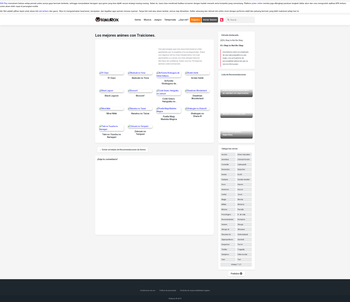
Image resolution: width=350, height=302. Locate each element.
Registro (195, 19)
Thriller (224, 249)
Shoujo (240, 224)
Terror (240, 244)
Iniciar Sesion (210, 19)
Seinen (224, 224)
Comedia (225, 164)
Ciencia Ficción (244, 159)
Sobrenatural (243, 234)
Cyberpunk (242, 164)
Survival (241, 240)
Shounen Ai (226, 234)
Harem (240, 184)
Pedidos (235, 273)
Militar (223, 204)
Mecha (240, 199)
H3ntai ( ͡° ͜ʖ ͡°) (236, 265)
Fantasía (224, 180)
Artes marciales (244, 155)
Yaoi (223, 259)
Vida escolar (242, 254)
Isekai (223, 194)
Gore (223, 184)
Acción (224, 155)
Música (224, 209)
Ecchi (240, 174)
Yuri (239, 259)
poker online (257, 3)
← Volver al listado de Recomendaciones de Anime (123, 150)
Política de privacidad (168, 290)
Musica (147, 19)
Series (138, 19)
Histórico (225, 189)
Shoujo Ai (225, 229)
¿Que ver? (184, 19)
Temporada (170, 19)
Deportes (241, 169)
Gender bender (244, 180)
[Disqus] (154, 197)
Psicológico (226, 214)
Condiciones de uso (147, 290)
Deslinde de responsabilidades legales (195, 290)
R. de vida (241, 214)
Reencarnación (227, 219)
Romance (241, 219)
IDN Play (4, 3)
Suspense (225, 244)
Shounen (241, 229)
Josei (240, 194)
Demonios (225, 169)
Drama (223, 174)
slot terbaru (44, 11)
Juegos (158, 19)
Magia (223, 199)
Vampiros (225, 254)
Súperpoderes (227, 240)
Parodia (240, 209)
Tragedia (241, 249)
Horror (240, 189)
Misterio (241, 204)
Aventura (225, 159)
